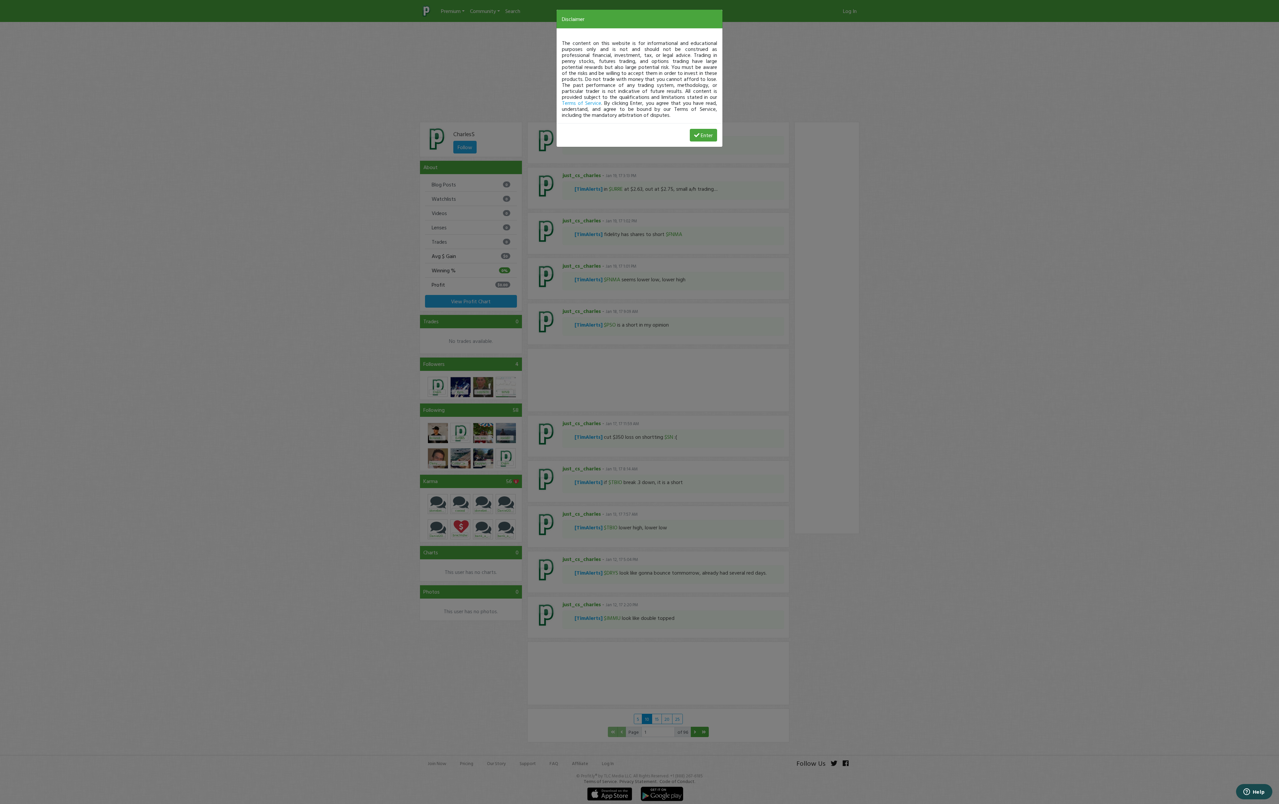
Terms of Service (581, 103)
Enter (707, 135)
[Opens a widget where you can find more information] (1254, 792)
